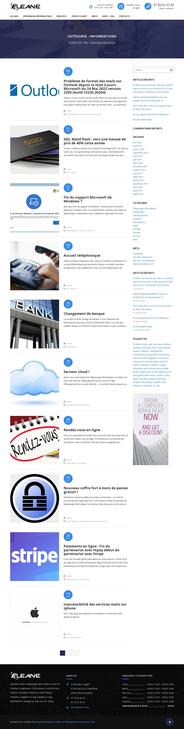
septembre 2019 (140, 152)
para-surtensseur (152, 368)
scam (152, 375)
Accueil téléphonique (142, 119)
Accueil (14, 16)
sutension (161, 378)
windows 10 (149, 385)
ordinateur (138, 368)
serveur (159, 375)
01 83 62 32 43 (164, 5)
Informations (91, 114)
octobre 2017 (139, 170)
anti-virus (157, 344)
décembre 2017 (140, 166)
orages (162, 364)
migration (152, 358)
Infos (95, 16)
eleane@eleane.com (80, 707)
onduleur (154, 364)
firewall (166, 347)
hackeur (136, 351)
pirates (142, 371)
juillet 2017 (138, 176)
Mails (99, 114)
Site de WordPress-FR (143, 264)
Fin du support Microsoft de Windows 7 (151, 114)
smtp (166, 375)
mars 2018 (138, 163)
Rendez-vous (133, 4)
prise (169, 371)
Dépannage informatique (37, 16)
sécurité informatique (143, 382)
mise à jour (163, 358)
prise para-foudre (141, 375)
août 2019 (137, 156)
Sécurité (90, 230)
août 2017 (137, 173)
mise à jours (138, 361)
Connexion (138, 253)
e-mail (159, 347)
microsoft (142, 358)
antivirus (167, 344)
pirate (135, 371)
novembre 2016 (140, 183)
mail (135, 358)
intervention (163, 354)
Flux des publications (142, 257)
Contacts (124, 16)
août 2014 (137, 190)
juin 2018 (137, 159)
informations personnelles (145, 354)
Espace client (79, 16)
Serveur (136, 236)
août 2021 (137, 145)
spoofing (143, 378)
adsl (150, 344)
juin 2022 (137, 142)
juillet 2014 (138, 194)
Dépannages (71, 230)
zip (158, 385)
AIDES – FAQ (108, 16)
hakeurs (145, 351)
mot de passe (152, 361)
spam (135, 378)
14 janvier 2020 (140, 344)
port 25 (150, 371)
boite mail (150, 347)
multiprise (144, 364)
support (152, 378)
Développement (72, 405)
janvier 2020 (138, 149)
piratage (164, 368)
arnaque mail (139, 347)
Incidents (137, 218)
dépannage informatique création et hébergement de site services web (63, 722)
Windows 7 (138, 385)
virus (164, 382)
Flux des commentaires (144, 260)
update (157, 382)
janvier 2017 (138, 180)
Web (135, 239)
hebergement (156, 351)
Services (60, 16)
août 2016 (137, 187)
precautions (160, 371)
